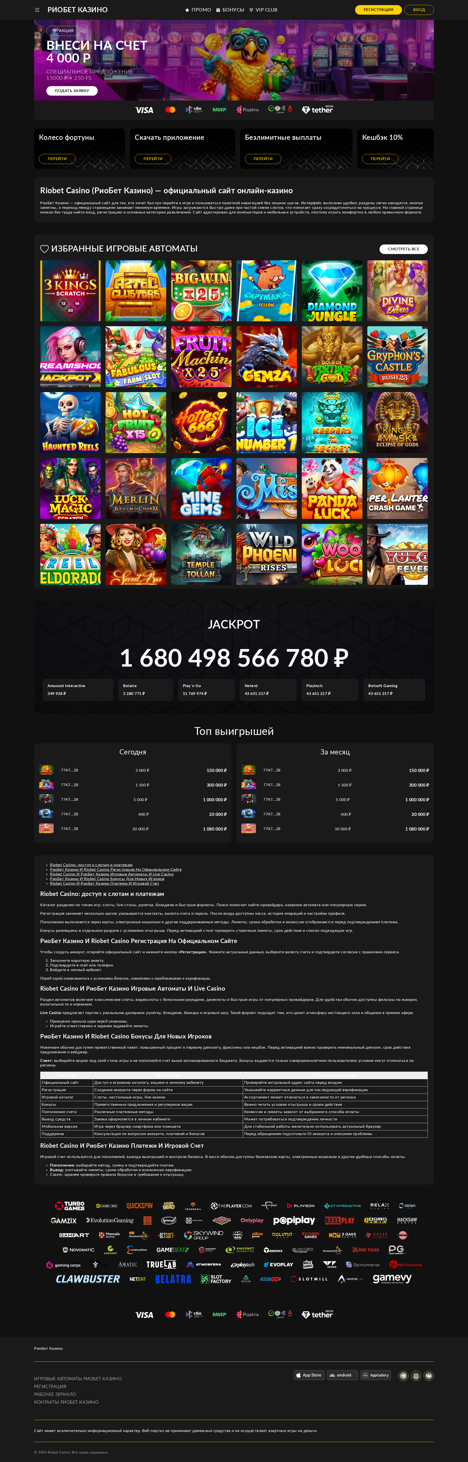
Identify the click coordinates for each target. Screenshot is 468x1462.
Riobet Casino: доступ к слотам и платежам (91, 865)
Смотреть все (403, 249)
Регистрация (379, 10)
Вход (419, 10)
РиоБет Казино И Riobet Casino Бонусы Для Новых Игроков (107, 879)
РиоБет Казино (78, 10)
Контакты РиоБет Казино (66, 1402)
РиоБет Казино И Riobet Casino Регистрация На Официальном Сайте (116, 870)
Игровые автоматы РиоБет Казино (78, 1379)
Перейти (57, 159)
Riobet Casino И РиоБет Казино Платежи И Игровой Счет (104, 883)
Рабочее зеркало (55, 1394)
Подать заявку (72, 91)
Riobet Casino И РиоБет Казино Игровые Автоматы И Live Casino (112, 874)
